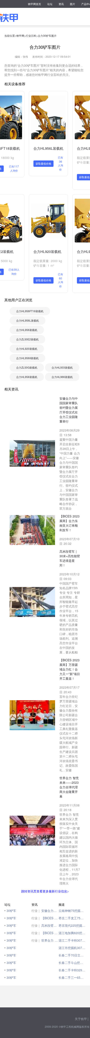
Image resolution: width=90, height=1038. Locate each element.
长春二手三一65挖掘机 (72, 977)
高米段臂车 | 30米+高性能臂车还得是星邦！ (50, 925)
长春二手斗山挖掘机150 (72, 962)
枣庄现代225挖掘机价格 (72, 925)
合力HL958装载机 (26, 377)
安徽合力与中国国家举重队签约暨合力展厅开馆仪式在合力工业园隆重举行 (50, 910)
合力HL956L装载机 (48, 148)
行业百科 (31, 35)
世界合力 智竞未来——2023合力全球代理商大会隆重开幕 (50, 940)
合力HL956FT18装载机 (29, 311)
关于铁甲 (81, 1019)
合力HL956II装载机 (27, 358)
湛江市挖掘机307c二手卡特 (72, 948)
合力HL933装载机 (62, 367)
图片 (72, 4)
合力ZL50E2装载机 (27, 339)
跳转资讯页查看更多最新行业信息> (45, 891)
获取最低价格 (43, 163)
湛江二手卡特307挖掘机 (72, 940)
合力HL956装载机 (26, 330)
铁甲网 (20, 35)
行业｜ (36, 910)
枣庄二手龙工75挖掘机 (72, 918)
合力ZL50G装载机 (26, 367)
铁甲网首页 (34, 4)
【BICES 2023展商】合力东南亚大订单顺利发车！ (50, 918)
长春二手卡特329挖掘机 (72, 970)
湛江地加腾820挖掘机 (72, 933)
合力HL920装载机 (47, 251)
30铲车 (11, 910)
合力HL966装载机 (62, 377)
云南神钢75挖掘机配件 (72, 910)
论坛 (49, 4)
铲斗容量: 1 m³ (43, 265)
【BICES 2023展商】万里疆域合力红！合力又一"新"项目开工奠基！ (50, 933)
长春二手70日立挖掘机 (72, 955)
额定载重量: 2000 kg (47, 261)
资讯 (61, 4)
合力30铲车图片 (47, 35)
